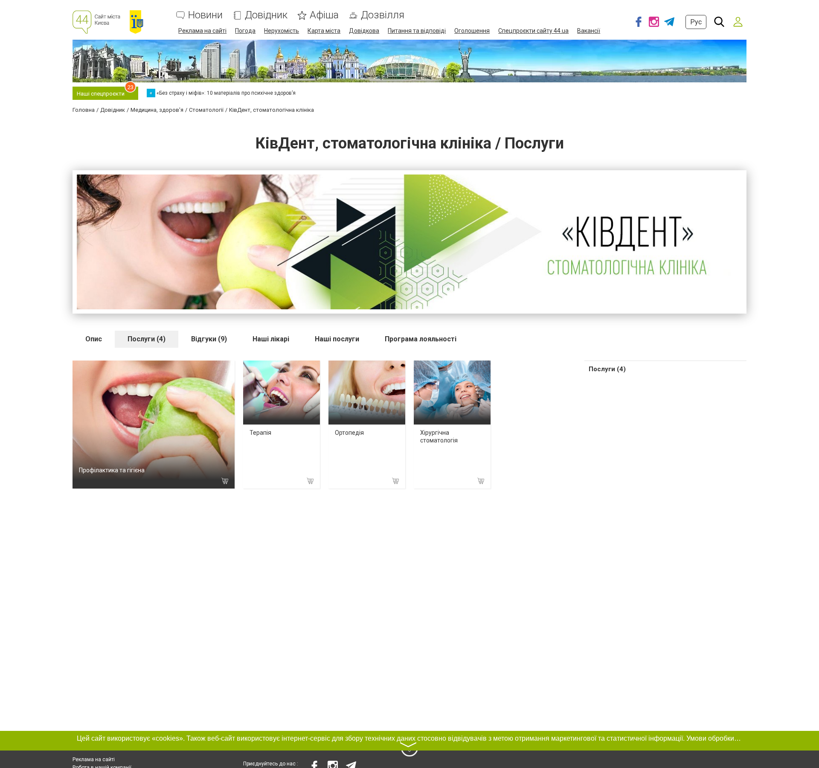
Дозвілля (382, 15)
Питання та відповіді (417, 30)
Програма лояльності (420, 339)
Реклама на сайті (202, 30)
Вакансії (588, 30)
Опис (93, 339)
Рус (696, 22)
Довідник (266, 15)
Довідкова (364, 30)
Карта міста (324, 30)
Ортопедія (349, 432)
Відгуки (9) (209, 339)
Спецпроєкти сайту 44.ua (533, 30)
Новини (205, 15)
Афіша (324, 15)
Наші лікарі (271, 339)
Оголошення (472, 30)
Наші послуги (337, 339)
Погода (245, 30)
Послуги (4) (147, 339)
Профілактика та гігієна (112, 470)
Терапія (260, 432)
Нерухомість (281, 30)
